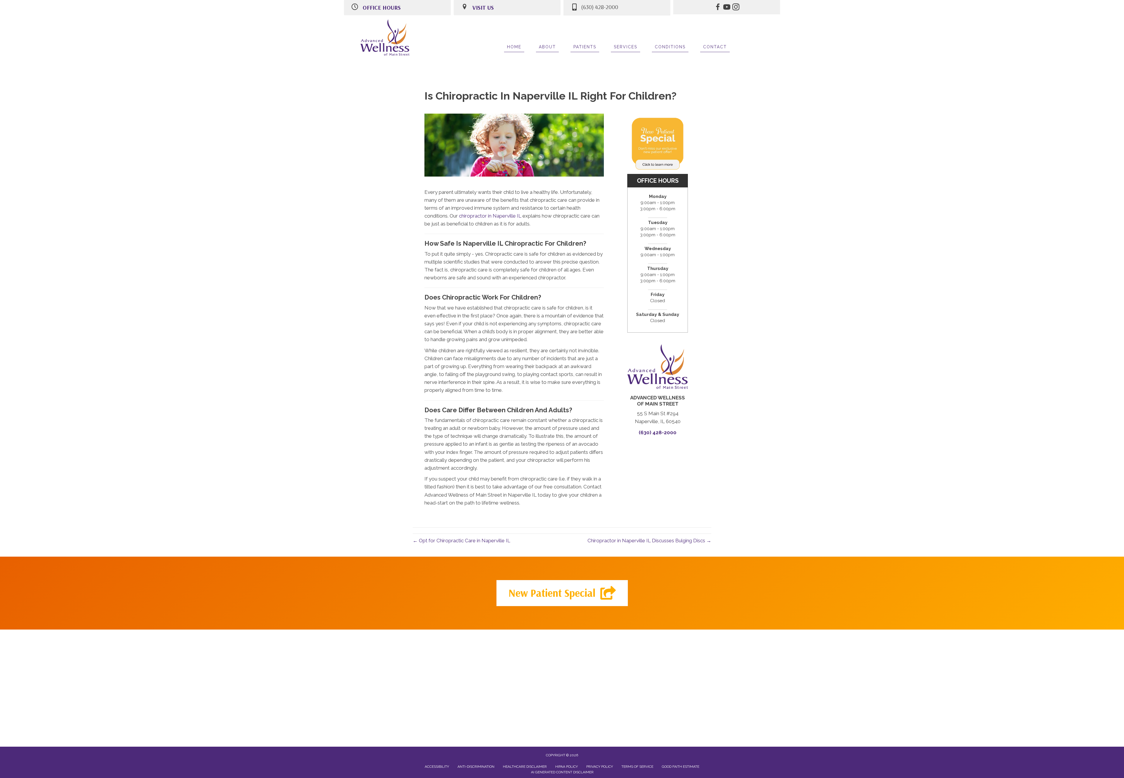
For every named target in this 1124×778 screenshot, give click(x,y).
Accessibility (437, 767)
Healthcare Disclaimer (525, 767)
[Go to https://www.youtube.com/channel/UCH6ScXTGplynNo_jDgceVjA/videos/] (726, 8)
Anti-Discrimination (476, 767)
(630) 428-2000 (657, 432)
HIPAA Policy (566, 767)
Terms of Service (637, 767)
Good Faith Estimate (680, 767)
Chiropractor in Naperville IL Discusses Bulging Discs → (649, 540)
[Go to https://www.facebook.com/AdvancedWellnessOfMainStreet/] (717, 8)
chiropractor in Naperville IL (490, 216)
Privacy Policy (599, 767)
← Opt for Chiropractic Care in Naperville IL (461, 540)
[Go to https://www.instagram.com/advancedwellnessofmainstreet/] (735, 8)
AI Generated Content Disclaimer (562, 772)
